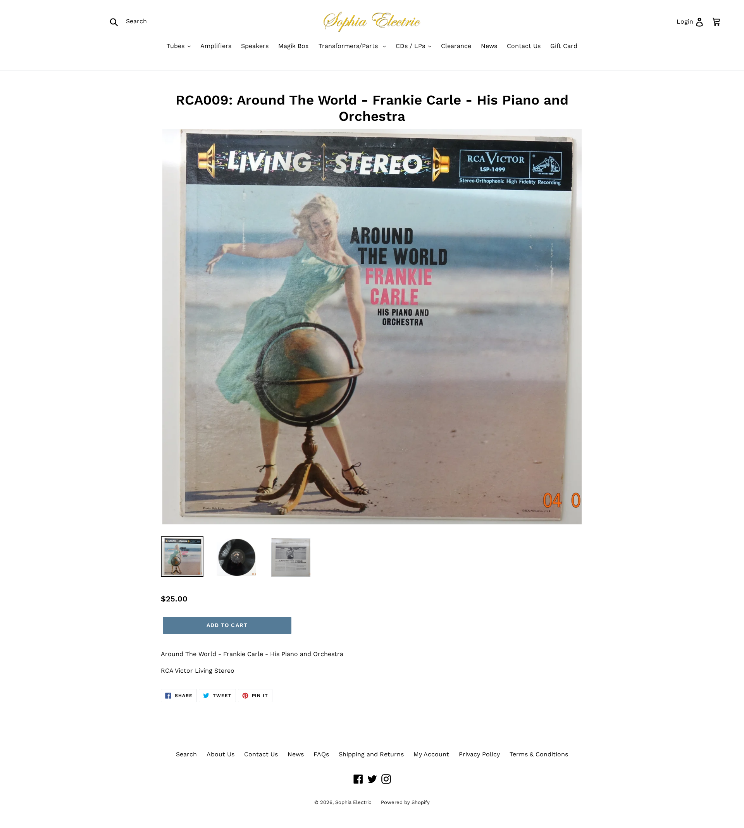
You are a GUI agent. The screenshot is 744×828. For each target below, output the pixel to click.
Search (186, 754)
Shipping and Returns (371, 754)
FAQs (321, 754)
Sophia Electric (353, 802)
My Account (431, 754)
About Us (220, 754)
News (296, 754)
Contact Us (261, 754)
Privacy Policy (479, 754)
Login (693, 21)
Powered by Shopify (405, 802)
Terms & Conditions (539, 754)
